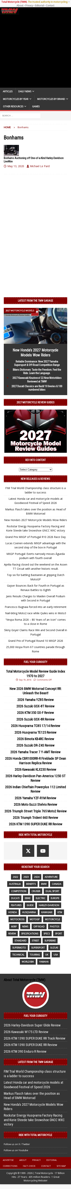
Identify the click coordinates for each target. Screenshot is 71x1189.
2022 (15, 876)
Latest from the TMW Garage (35, 300)
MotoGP (35, 919)
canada (56, 884)
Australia (15, 884)
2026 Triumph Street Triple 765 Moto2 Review (36, 811)
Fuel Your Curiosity (35, 661)
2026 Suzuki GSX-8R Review (35, 719)
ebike (27, 898)
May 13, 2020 (15, 166)
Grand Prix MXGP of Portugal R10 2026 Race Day (35, 537)
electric (40, 898)
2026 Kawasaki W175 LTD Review (26, 1032)
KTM (60, 912)
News (25, 926)
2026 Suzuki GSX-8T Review (35, 706)
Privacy (29, 5)
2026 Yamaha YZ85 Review (35, 700)
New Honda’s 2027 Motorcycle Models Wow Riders (35, 520)
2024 (36, 876)
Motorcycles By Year (15, 99)
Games (36, 106)
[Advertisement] (35, 51)
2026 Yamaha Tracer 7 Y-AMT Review (35, 752)
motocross (17, 919)
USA (56, 954)
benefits (31, 884)
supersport (38, 947)
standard (21, 940)
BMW (44, 884)
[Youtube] (43, 851)
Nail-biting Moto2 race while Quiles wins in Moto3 (35, 613)
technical (18, 954)
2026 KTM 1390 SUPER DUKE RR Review (35, 824)
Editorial (39, 5)
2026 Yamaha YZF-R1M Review (35, 798)
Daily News (24, 91)
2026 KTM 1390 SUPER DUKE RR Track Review (34, 1038)
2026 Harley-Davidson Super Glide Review (32, 1025)
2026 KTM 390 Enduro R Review (25, 1051)
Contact (50, 5)
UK (46, 954)
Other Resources (13, 106)
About (20, 5)
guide (30, 905)
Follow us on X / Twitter (17, 1144)
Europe (55, 898)
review (12, 933)
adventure (51, 876)
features (16, 905)
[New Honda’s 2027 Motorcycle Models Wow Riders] (35, 341)
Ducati (15, 898)
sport (58, 933)
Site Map (61, 1165)
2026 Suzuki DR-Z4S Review (35, 745)
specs (47, 933)
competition (18, 891)
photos (54, 926)
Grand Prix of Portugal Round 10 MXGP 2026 (35, 641)
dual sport (52, 891)
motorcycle (52, 919)
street (35, 940)
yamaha (44, 961)
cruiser (36, 891)
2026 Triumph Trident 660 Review (35, 818)
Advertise (8, 1160)
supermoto (19, 947)
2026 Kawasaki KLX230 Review (35, 769)
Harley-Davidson (49, 905)
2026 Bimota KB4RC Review (35, 739)
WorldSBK (28, 961)
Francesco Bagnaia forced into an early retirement (35, 607)
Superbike (50, 940)
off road (39, 926)
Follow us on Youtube (16, 1150)
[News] (11, 150)
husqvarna (29, 912)
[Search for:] (20, 115)
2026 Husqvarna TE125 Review (35, 732)
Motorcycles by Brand (51, 99)
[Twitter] (28, 851)
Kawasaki (46, 912)
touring (35, 954)
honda (12, 912)
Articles (7, 91)
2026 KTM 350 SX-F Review (35, 713)
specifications (29, 933)
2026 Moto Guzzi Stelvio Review (35, 804)
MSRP (14, 926)
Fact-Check (29, 1165)
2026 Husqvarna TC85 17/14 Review (35, 726)
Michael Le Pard (40, 166)
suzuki (54, 947)
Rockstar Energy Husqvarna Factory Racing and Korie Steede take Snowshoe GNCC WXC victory (34, 1119)
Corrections (10, 1165)
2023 (26, 876)
